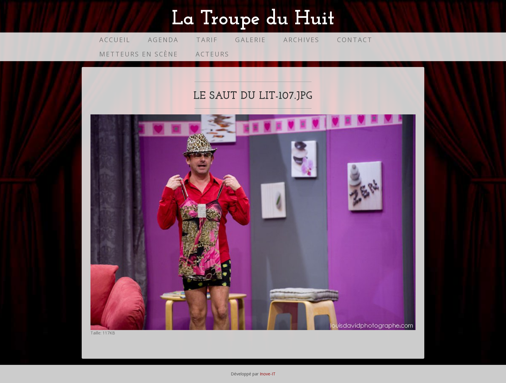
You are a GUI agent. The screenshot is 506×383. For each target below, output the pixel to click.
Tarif (207, 39)
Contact (354, 39)
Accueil (114, 39)
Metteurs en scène (138, 54)
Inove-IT (268, 374)
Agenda (163, 39)
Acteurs (212, 54)
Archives (301, 39)
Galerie (250, 39)
